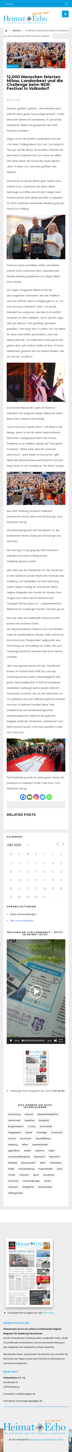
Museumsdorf (28, 1162)
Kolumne (39, 1150)
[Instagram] (36, 797)
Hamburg (13, 1144)
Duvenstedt (46, 1126)
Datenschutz (50, 1439)
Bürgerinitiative (16, 1126)
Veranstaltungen (31, 1180)
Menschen (54, 1156)
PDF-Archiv (58, 1090)
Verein (47, 1180)
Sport (36, 1174)
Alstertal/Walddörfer (47, 1114)
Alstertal (29, 1114)
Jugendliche (14, 1150)
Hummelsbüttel (40, 1144)
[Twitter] (43, 797)
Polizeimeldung (26, 1168)
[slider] (33, 1040)
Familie (28, 1132)
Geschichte (25, 1138)
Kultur (52, 1150)
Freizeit (12, 1138)
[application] (36, 991)
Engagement (14, 1132)
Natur (43, 1162)
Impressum (35, 1439)
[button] (36, 991)
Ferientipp (42, 1132)
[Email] (29, 797)
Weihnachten (45, 1186)
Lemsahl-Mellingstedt (19, 1156)
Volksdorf (13, 1186)
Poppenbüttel (45, 1168)
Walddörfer (28, 1186)
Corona (31, 1126)
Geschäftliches (43, 1138)
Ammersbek (14, 1120)
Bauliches (30, 1120)
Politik (11, 1168)
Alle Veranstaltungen (22, 920)
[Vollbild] (61, 1040)
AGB (61, 1439)
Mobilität (12, 1162)
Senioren (24, 1174)
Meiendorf (39, 1156)
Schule (11, 1174)
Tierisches (13, 1180)
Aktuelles (16, 30)
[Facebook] (23, 797)
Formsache (56, 1132)
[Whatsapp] (49, 797)
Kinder (27, 1150)
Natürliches (56, 1162)
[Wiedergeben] (11, 1040)
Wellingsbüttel (15, 1192)
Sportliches (48, 1174)
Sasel (59, 1168)
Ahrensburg (14, 1114)
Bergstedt (44, 1120)
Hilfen (25, 1144)
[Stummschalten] (55, 1040)
